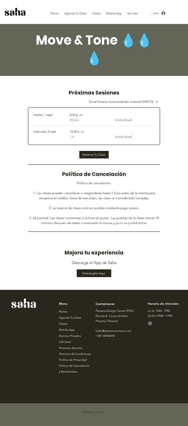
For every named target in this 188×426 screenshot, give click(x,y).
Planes (63, 311)
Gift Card (65, 342)
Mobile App (67, 329)
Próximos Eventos (70, 348)
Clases (63, 323)
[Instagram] (150, 323)
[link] (94, 154)
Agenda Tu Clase (70, 317)
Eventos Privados (70, 336)
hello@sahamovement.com (113, 331)
